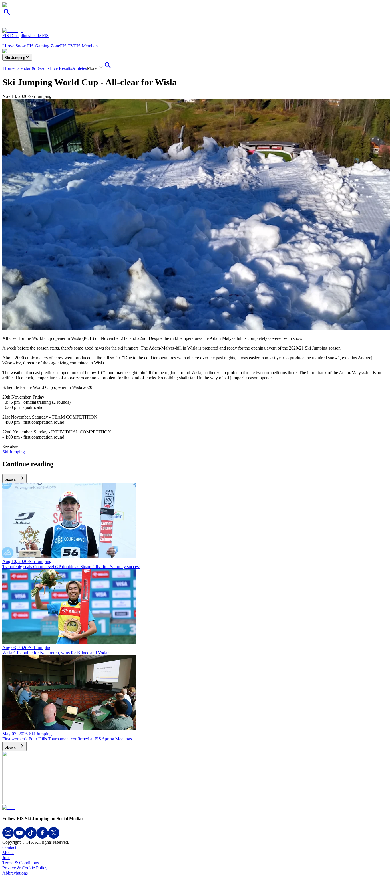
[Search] (6, 15)
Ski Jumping (15, 58)
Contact (9, 847)
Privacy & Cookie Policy (24, 867)
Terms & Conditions (20, 862)
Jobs (6, 857)
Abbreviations (15, 873)
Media (8, 852)
